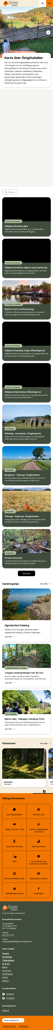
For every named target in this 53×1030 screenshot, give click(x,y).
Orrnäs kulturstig (13, 558)
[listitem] (26, 32)
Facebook (10, 994)
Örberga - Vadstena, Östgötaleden (22, 516)
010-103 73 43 (8, 935)
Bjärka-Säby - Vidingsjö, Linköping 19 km (24, 719)
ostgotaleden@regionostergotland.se (17, 941)
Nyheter (5, 981)
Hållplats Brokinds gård (16, 226)
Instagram (10, 998)
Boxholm (8, 782)
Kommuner (6, 970)
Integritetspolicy (9, 1026)
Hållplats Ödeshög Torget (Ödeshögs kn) (25, 350)
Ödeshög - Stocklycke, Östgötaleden (23, 433)
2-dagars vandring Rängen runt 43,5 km (24, 673)
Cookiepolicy (23, 1026)
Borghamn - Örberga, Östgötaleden (22, 475)
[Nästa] (48, 32)
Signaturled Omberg (17, 625)
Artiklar (5, 977)
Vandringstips (7, 974)
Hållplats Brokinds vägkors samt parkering (26, 267)
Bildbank (5, 1010)
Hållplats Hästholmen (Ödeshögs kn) (23, 392)
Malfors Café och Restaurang (19, 309)
